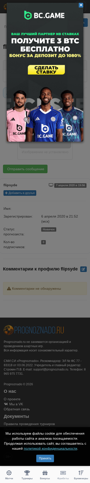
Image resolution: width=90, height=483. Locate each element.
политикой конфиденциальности (50, 448)
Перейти (45, 72)
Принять (45, 458)
